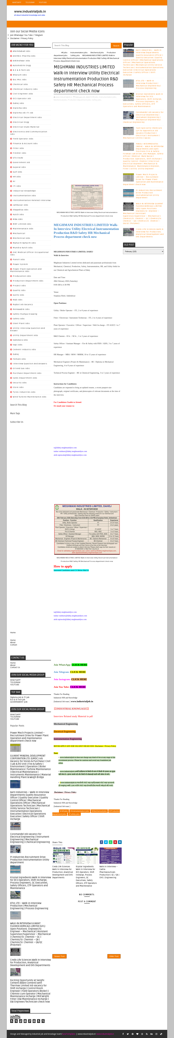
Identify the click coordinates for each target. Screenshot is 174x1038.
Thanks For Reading (61, 694)
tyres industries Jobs (24, 392)
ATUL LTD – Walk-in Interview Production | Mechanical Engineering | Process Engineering (29, 906)
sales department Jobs (25, 378)
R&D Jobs (17, 300)
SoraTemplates (68, 1034)
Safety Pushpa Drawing (25, 314)
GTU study (18, 158)
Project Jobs (19, 285)
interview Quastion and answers (30, 363)
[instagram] (156, 1034)
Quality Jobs (19, 290)
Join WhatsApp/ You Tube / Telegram (26, 35)
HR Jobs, (95, 97)
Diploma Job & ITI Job (19, 697)
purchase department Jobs (27, 373)
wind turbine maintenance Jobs (29, 397)
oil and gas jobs (21, 368)
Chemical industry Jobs (25, 89)
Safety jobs (19, 318)
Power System (20, 264)
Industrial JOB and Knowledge (65, 698)
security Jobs (20, 383)
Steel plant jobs (21, 323)
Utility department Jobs (25, 335)
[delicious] (161, 1034)
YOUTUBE (43, 2)
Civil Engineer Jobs (23, 94)
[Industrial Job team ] (62, 702)
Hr (14, 181)
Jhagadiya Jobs (20, 210)
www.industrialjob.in (82, 701)
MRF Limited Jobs (22, 224)
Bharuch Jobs (20, 75)
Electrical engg (21, 122)
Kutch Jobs (18, 214)
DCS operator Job (22, 98)
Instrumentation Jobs (24, 195)
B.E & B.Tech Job (17, 699)
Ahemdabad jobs (21, 51)
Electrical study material (26, 127)
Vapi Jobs (18, 345)
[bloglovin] (137, 1034)
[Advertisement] (30, 525)
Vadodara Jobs (20, 340)
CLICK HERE (79, 664)
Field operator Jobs (23, 139)
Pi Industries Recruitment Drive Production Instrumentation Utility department (29, 860)
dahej (16, 354)
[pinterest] (132, 1034)
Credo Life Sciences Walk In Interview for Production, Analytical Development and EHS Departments (30, 962)
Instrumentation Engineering (68, 739)
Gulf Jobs (17, 172)
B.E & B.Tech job (21, 70)
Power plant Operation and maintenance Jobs (26, 270)
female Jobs (19, 359)
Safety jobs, (97, 100)
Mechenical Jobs (21, 238)
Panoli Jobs (19, 259)
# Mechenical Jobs (99, 811)
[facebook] (123, 1034)
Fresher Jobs (19, 153)
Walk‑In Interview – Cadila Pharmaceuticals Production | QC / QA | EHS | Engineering (109, 872)
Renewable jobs (21, 309)
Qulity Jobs (18, 295)
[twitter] (128, 1034)
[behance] (152, 1034)
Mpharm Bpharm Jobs (24, 243)
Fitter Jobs (18, 148)
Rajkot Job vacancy (23, 304)
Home (13, 632)
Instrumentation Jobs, (108, 97)
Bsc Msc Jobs (20, 79)
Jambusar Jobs (20, 205)
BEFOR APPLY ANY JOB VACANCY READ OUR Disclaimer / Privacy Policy (85, 746)
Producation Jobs (22, 276)
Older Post (114, 956)
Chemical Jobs (20, 84)
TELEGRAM (30, 2)
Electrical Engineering (65, 731)
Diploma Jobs (20, 108)
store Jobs (18, 387)
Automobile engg (22, 65)
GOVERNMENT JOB (18, 702)
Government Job (21, 162)
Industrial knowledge (24, 191)
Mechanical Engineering (66, 724)
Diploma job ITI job (23, 113)
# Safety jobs (74, 814)
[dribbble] (142, 1034)
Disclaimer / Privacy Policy (21, 38)
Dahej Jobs (18, 103)
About (12, 642)
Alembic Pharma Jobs (24, 56)
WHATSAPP (16, 2)
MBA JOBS (18, 219)
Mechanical (19, 233)
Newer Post (59, 956)
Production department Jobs (28, 281)
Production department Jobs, (79, 100)
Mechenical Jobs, (60, 100)
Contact (13, 644)
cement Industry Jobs (24, 349)
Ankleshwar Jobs (21, 61)
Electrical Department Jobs (27, 117)
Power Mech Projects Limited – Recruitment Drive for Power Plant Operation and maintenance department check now (29, 736)
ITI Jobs (17, 186)
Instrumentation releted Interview (32, 200)
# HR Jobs (64, 811)
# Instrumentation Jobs (80, 811)
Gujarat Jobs (19, 167)
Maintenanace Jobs (23, 228)
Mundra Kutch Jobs (23, 248)
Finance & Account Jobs (25, 143)
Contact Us (15, 667)
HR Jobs (17, 177)
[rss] (147, 1034)
